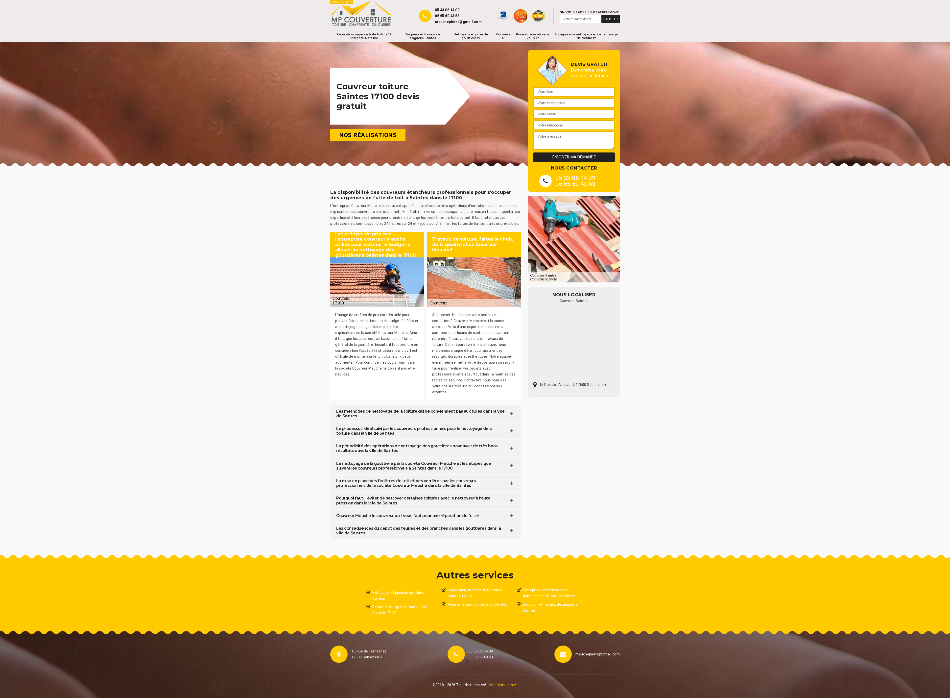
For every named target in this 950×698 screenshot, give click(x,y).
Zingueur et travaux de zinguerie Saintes (422, 36)
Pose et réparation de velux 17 (532, 36)
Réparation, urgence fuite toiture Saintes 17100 (400, 610)
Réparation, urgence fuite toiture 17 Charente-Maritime (363, 36)
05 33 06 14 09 (447, 10)
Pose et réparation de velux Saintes (477, 604)
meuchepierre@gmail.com (458, 22)
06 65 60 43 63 (447, 16)
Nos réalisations (368, 135)
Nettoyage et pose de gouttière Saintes (398, 595)
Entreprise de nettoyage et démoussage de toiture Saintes (549, 593)
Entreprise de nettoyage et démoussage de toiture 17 (586, 36)
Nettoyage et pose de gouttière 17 (470, 36)
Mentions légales (503, 685)
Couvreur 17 (503, 36)
